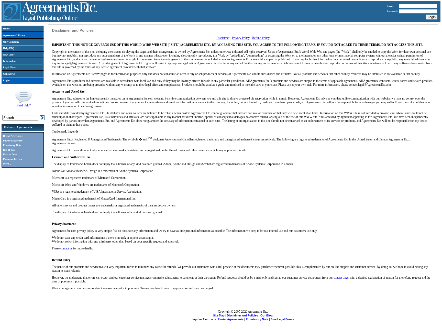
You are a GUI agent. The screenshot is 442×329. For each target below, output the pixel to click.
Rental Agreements (13, 136)
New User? (9, 54)
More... (7, 163)
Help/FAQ (8, 48)
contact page (341, 277)
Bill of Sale (9, 149)
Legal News (9, 67)
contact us (66, 248)
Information (9, 61)
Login (6, 80)
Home (6, 28)
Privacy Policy (241, 38)
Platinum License (12, 159)
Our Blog (266, 315)
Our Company (11, 41)
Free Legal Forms (282, 319)
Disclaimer (222, 38)
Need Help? (23, 105)
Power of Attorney (13, 140)
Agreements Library (14, 35)
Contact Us (9, 73)
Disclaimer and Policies (242, 315)
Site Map (219, 315)
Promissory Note (12, 145)
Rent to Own (10, 154)
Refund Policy (261, 38)
